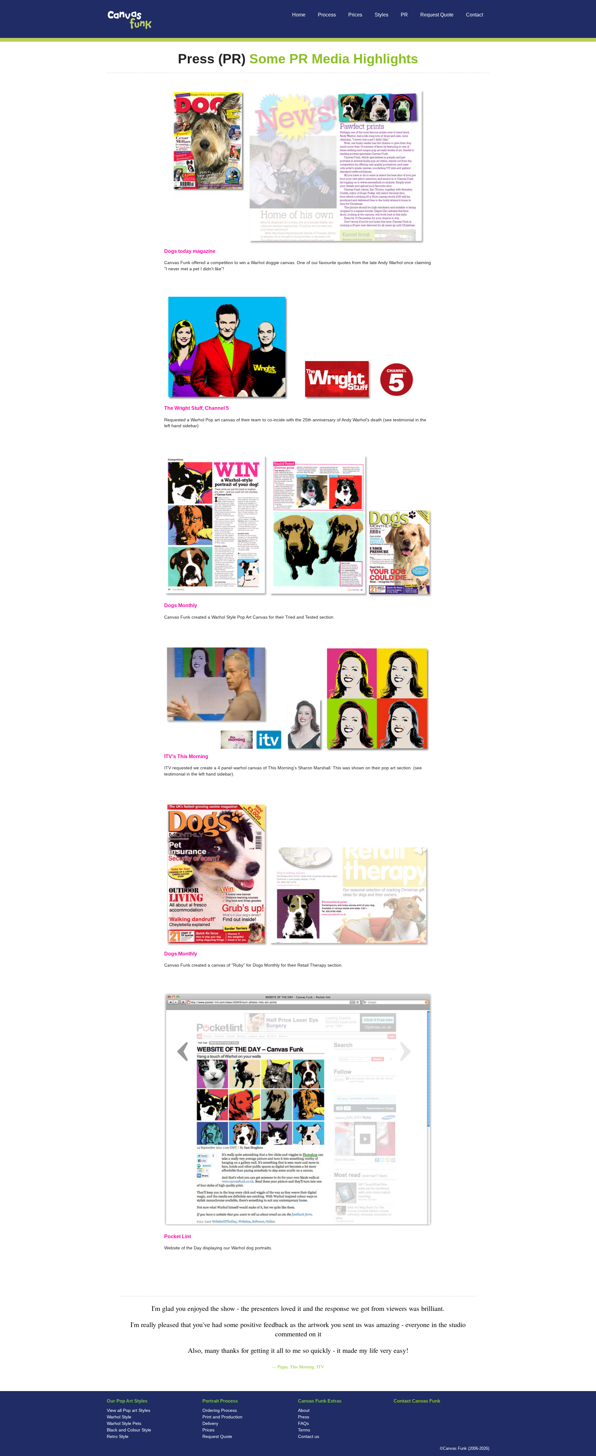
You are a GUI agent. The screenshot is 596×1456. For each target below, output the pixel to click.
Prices (208, 1429)
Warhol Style (119, 1416)
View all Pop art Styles (128, 1410)
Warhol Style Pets (124, 1423)
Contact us (308, 1436)
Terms (304, 1429)
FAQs (303, 1423)
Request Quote (217, 1436)
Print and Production (222, 1416)
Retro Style (118, 1436)
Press (303, 1416)
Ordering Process (219, 1410)
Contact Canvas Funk (417, 1400)
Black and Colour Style (129, 1429)
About (303, 1410)
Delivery (210, 1423)
